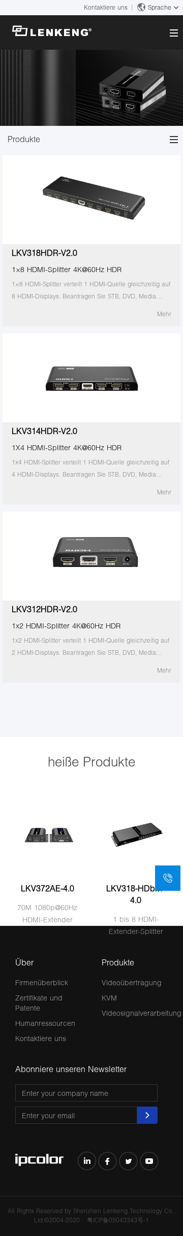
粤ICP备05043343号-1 (118, 1220)
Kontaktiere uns (106, 7)
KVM (109, 997)
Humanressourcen (45, 1023)
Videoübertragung (132, 982)
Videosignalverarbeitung (141, 1013)
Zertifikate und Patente (39, 1002)
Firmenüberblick (41, 982)
